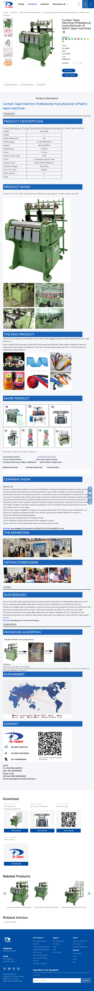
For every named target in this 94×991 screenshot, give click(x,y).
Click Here (7, 452)
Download (68, 830)
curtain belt (41, 85)
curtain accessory (27, 85)
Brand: (64, 51)
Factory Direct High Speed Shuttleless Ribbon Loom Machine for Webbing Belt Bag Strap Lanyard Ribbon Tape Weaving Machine (47, 907)
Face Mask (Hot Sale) (40, 963)
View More (15, 830)
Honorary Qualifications (80, 947)
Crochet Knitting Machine (41, 947)
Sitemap (19, 981)
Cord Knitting (37, 952)
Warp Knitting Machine (40, 955)
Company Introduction (80, 941)
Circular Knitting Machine (41, 949)
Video (55, 947)
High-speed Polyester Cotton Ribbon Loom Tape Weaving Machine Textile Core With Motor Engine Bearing (74, 907)
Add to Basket (70, 75)
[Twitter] (13, 968)
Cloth (74, 956)
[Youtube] (18, 968)
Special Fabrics (77, 953)
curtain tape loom (10, 85)
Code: (64, 57)
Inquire (69, 70)
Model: (64, 45)
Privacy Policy (57, 952)
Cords (75, 959)
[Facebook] (4, 968)
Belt (74, 962)
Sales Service (77, 944)
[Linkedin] (9, 968)
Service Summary (58, 941)
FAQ (54, 949)
